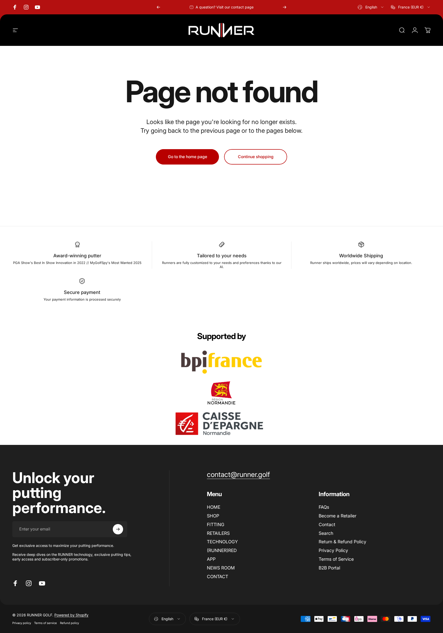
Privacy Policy (333, 550)
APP (211, 559)
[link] (238, 474)
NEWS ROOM (221, 567)
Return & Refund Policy (342, 541)
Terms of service (45, 623)
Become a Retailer (337, 515)
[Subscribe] (118, 529)
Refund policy (69, 623)
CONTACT (217, 576)
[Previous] (158, 7)
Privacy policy (21, 623)
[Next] (284, 7)
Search (326, 533)
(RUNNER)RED (222, 550)
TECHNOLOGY (222, 541)
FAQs (324, 507)
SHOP (213, 515)
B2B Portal (329, 567)
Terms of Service (336, 559)
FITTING (215, 524)
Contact (327, 524)
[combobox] (371, 7)
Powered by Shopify (71, 615)
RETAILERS (218, 533)
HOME (213, 507)
